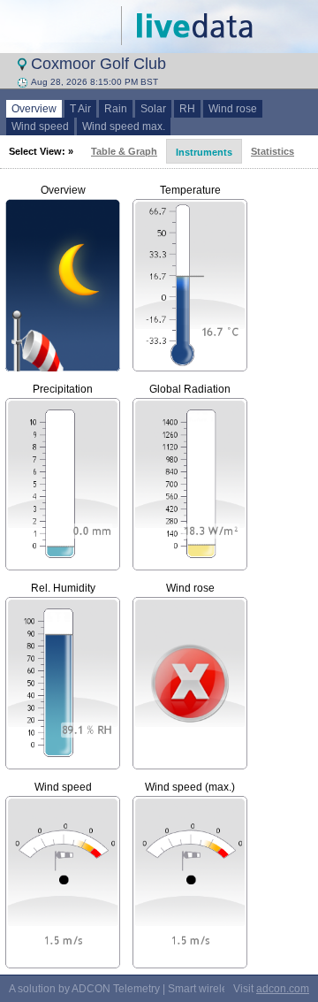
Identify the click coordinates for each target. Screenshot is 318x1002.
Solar (153, 109)
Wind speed (40, 126)
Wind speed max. (123, 126)
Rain (115, 109)
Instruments (204, 152)
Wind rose (232, 109)
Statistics (272, 151)
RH (187, 109)
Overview (34, 109)
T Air (80, 109)
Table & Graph (124, 151)
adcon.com (282, 989)
